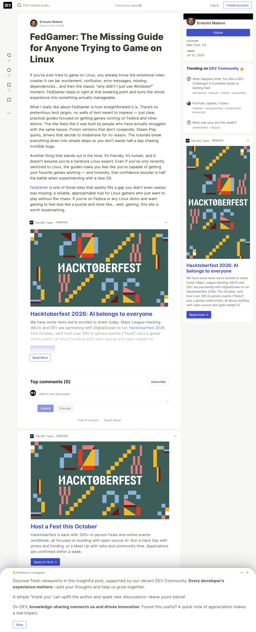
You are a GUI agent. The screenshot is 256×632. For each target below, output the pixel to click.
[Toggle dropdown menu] (166, 223)
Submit (45, 408)
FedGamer (39, 187)
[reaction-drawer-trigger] (9, 57)
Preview (65, 408)
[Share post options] (9, 113)
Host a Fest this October (64, 526)
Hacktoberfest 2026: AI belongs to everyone (91, 313)
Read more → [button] (198, 315)
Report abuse (112, 420)
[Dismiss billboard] (247, 572)
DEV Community (224, 68)
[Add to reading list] (9, 87)
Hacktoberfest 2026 (200, 291)
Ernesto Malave (51, 22)
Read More (40, 357)
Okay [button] (19, 625)
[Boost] (9, 100)
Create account (237, 5)
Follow (218, 32)
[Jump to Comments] (9, 72)
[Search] (19, 5)
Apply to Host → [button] (45, 562)
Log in (214, 5)
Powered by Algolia (127, 5)
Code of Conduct (87, 420)
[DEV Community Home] (7, 5)
